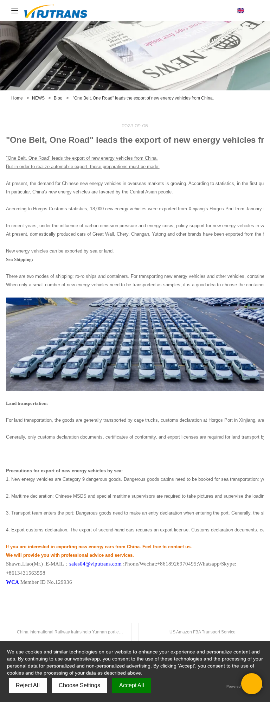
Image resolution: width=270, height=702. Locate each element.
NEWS (38, 98)
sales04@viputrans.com (95, 564)
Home (17, 98)
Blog (58, 98)
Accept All (131, 685)
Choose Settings (79, 685)
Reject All (28, 685)
